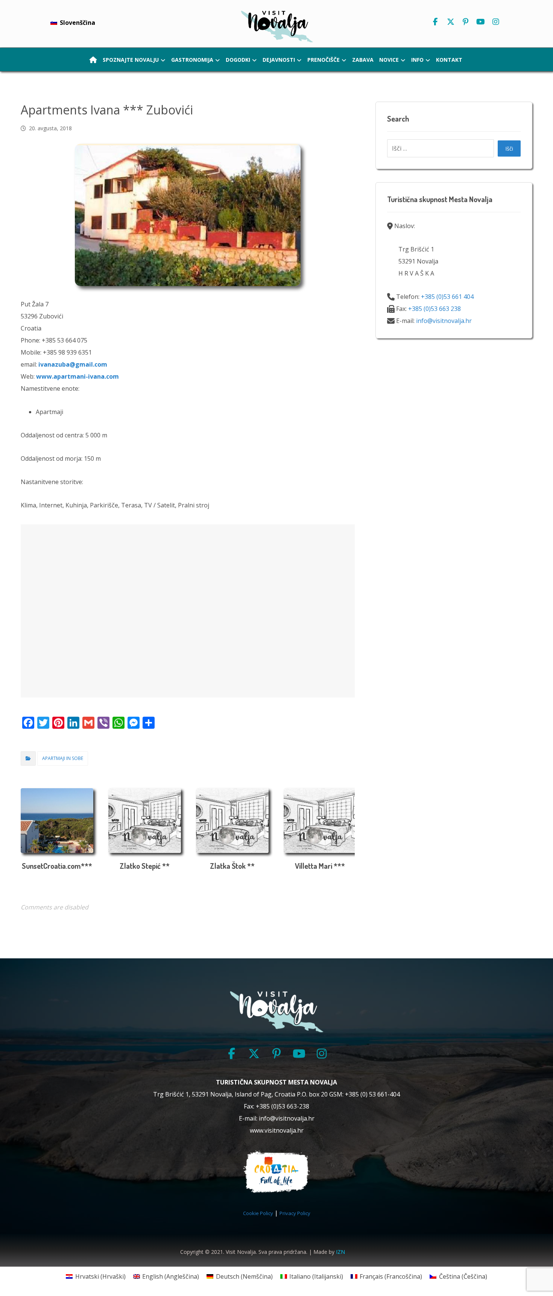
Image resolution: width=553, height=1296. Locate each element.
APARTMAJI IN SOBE (62, 758)
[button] (435, 21)
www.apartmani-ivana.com (77, 376)
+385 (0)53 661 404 (447, 296)
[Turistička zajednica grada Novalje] (276, 26)
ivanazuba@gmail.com (72, 364)
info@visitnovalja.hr (444, 321)
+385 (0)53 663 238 (434, 309)
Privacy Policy (295, 1213)
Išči (509, 148)
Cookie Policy (258, 1213)
